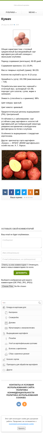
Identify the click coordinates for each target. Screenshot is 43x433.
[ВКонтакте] (18, 404)
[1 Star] (24, 197)
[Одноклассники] (24, 404)
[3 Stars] (28, 197)
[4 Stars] (30, 197)
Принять (21, 428)
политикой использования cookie (21, 424)
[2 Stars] (26, 197)
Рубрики (10, 12)
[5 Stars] (32, 197)
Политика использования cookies (22, 396)
